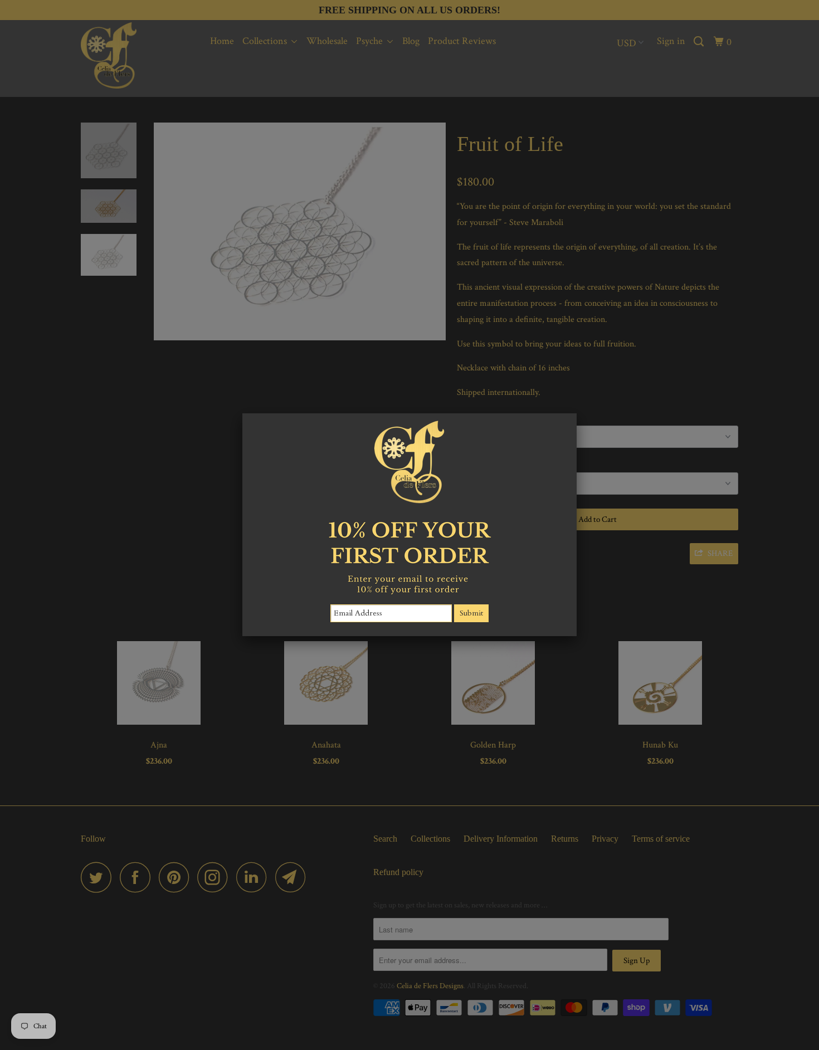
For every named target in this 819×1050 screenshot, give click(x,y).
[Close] (577, 413)
